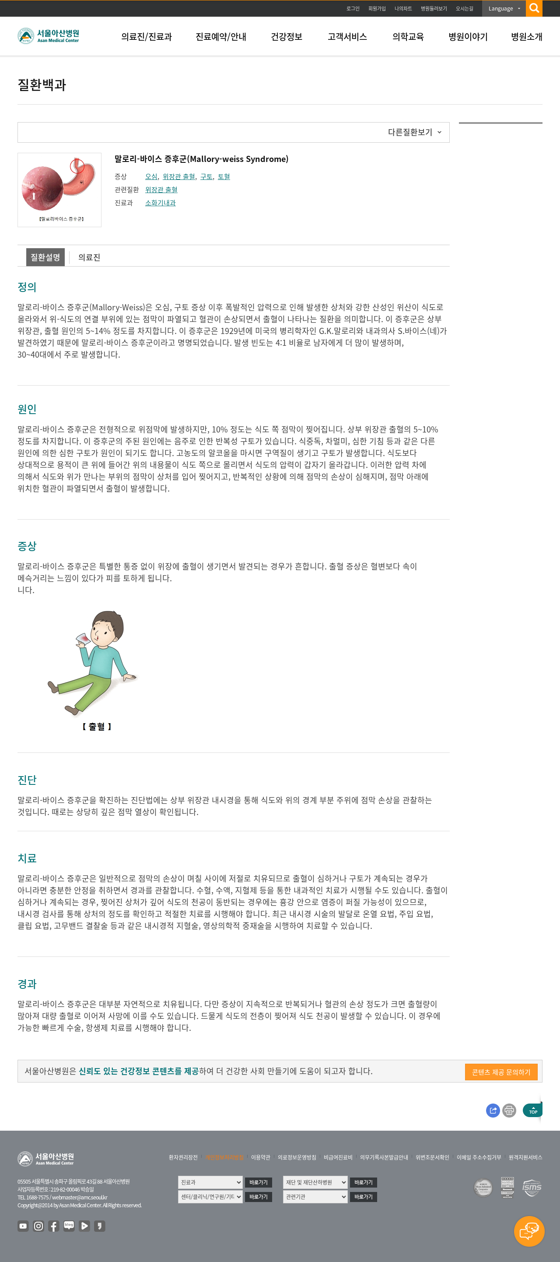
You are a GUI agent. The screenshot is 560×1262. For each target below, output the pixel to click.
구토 (206, 176)
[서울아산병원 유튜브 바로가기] (24, 1226)
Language (501, 8)
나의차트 (403, 8)
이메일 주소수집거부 (479, 1157)
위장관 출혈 (179, 176)
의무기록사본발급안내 (384, 1157)
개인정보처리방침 (224, 1157)
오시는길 (464, 8)
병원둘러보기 (434, 8)
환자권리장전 (183, 1157)
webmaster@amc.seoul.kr (79, 1197)
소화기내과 (160, 202)
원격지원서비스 (525, 1157)
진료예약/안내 (221, 36)
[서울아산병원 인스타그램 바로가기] (39, 1226)
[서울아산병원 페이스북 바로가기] (54, 1226)
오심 (151, 176)
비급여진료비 (338, 1157)
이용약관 (260, 1157)
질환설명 (45, 257)
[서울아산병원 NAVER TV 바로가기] (85, 1226)
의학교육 (408, 36)
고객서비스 (347, 36)
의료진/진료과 (146, 36)
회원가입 (377, 8)
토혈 (224, 176)
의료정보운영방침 (297, 1157)
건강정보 (286, 36)
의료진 (89, 257)
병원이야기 (468, 36)
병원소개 (526, 36)
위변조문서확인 (432, 1157)
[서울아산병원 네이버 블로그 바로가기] (69, 1226)
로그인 (353, 8)
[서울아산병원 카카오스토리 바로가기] (100, 1226)
